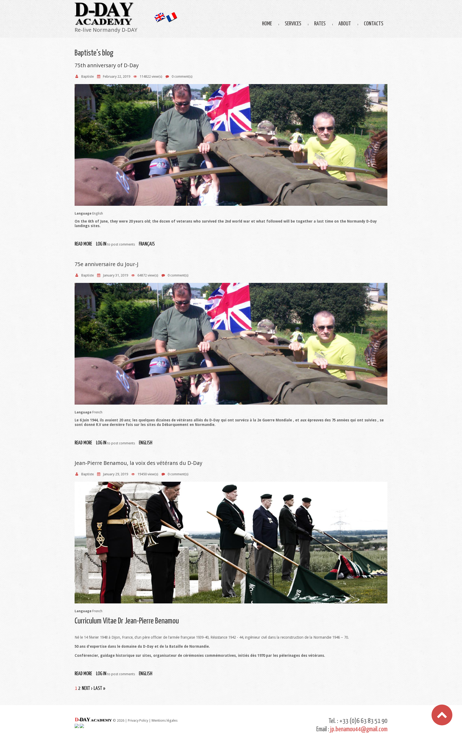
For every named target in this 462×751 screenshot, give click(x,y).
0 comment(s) (182, 76)
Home (267, 23)
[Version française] (171, 14)
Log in (101, 244)
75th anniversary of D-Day (107, 65)
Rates (320, 23)
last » (99, 688)
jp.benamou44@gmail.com (358, 729)
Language (83, 213)
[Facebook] (77, 726)
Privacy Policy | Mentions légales (153, 720)
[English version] (159, 14)
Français (147, 244)
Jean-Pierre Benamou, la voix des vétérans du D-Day (138, 463)
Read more (83, 244)
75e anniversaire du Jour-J (106, 264)
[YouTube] (82, 726)
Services (293, 23)
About (344, 23)
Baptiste (87, 76)
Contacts (373, 23)
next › (87, 688)
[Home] (104, 5)
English (145, 442)
